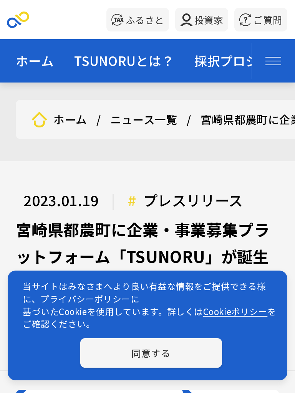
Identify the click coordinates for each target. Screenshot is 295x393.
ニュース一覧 (143, 119)
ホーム (35, 60)
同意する (151, 353)
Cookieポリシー (235, 311)
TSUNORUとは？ (124, 60)
